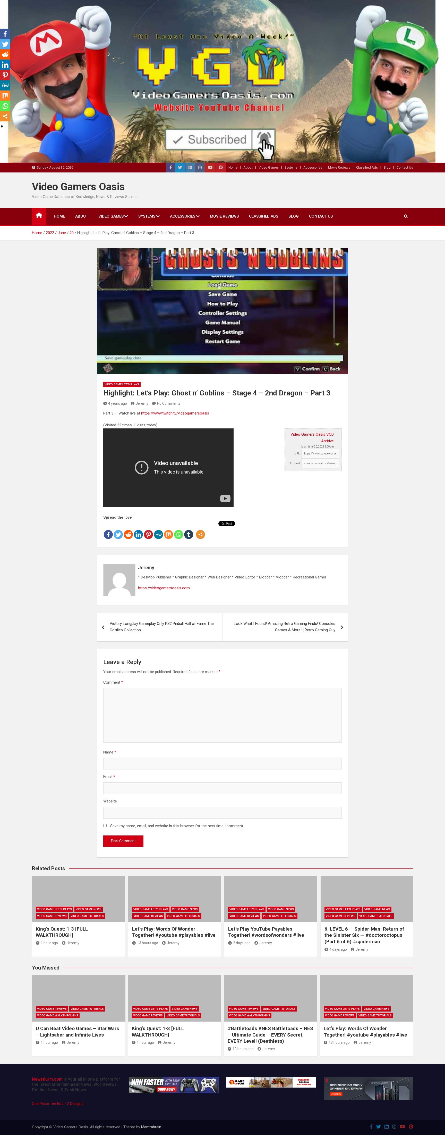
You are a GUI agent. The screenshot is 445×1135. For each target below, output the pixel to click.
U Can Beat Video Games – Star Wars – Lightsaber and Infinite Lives (77, 1031)
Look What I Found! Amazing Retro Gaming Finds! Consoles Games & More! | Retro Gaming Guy (284, 627)
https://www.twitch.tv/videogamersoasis (175, 413)
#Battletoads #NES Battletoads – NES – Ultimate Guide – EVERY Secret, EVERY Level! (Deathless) (270, 1034)
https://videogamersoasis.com (164, 588)
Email (109, 776)
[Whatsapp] (178, 530)
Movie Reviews (339, 167)
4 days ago (338, 949)
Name (109, 752)
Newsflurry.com (47, 1079)
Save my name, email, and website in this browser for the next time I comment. (177, 826)
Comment (113, 682)
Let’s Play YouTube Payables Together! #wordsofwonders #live (266, 932)
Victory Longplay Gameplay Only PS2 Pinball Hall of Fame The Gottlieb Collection (162, 627)
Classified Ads (367, 167)
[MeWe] (158, 530)
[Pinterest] (148, 530)
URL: (297, 453)
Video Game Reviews (52, 916)
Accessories (312, 167)
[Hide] (2, 126)
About (248, 167)
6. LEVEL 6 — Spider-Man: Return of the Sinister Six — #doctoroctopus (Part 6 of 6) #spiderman (364, 935)
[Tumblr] (188, 530)
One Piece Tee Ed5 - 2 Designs (57, 1103)
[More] (200, 530)
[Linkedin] (138, 530)
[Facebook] (108, 530)
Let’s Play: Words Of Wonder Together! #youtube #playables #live (174, 932)
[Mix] (168, 530)
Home (232, 167)
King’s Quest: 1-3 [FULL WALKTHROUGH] (62, 932)
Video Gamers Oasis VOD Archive (312, 437)
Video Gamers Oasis (78, 187)
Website (110, 801)
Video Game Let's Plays (122, 384)
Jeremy (142, 403)
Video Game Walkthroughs (57, 1015)
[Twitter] (118, 530)
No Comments (169, 403)
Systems (291, 167)
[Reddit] (128, 530)
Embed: (295, 463)
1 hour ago (49, 943)
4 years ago (117, 403)
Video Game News (88, 909)
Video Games (269, 167)
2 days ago (242, 943)
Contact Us (405, 167)
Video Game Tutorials (87, 916)
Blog (387, 167)
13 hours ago (147, 943)
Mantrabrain (151, 1127)
